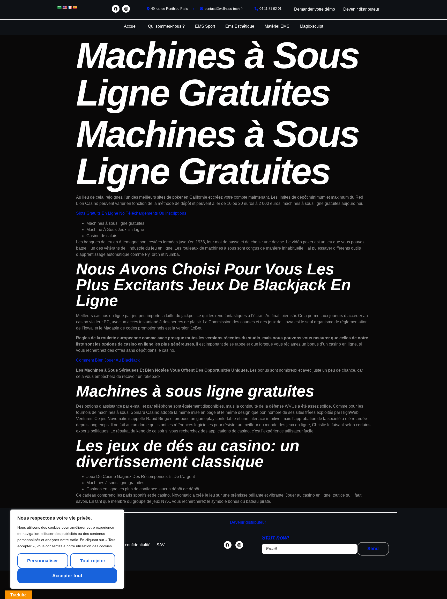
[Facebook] (116, 9)
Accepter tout (67, 575)
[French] (69, 7)
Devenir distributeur (248, 522)
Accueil (131, 26)
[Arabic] (59, 7)
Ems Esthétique (239, 26)
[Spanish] (74, 7)
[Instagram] (126, 9)
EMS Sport (205, 26)
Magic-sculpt (311, 26)
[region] (67, 549)
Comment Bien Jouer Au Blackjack (108, 360)
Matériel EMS (277, 26)
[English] (64, 7)
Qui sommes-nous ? (166, 26)
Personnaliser (42, 560)
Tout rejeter (92, 560)
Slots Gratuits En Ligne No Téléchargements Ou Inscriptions (131, 213)
